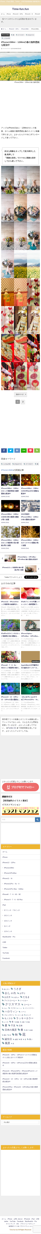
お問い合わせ (18, 1219)
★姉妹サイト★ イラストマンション (21, 1226)
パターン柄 (20, 1015)
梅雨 (31, 1030)
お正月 (7, 997)
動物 (17, 1022)
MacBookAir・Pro (9, 937)
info (17, 1224)
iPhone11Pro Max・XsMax (13, 889)
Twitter (5, 947)
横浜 (5, 1035)
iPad (4, 905)
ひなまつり (31, 35)
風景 (7, 1043)
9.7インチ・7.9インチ (12, 910)
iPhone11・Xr (29, 14)
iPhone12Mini (9, 868)
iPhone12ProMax (10, 873)
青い (31, 1039)
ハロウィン (11, 1011)
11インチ (7, 926)
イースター (21, 35)
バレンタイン (9, 1015)
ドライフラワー (29, 1008)
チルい (5, 1008)
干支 (13, 1025)
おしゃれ (10, 993)
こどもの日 (7, 38)
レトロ (6, 1022)
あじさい (7, 989)
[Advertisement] (20, 105)
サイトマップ (10, 1224)
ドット (20, 1008)
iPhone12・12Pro (18, 14)
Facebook (6, 958)
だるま (26, 997)
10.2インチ (8, 915)
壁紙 (28, 1022)
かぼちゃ (16, 997)
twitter (6, 1221)
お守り (22, 993)
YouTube (6, 953)
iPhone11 (27, 1219)
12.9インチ (8, 931)
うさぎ (17, 989)
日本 (21, 1026)
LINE (4, 942)
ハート (23, 1012)
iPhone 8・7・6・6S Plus (13, 899)
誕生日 (8, 1039)
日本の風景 (11, 1030)
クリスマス (12, 1004)
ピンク (28, 1015)
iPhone (9, 14)
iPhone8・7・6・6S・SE (12, 894)
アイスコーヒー (10, 1000)
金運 (16, 1039)
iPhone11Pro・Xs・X (11, 883)
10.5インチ (8, 921)
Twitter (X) (12, 728)
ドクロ (13, 1008)
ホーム (3, 14)
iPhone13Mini (5, 34)
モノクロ (8, 1018)
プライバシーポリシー (27, 1224)
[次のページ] (20, 396)
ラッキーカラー (24, 1018)
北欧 (23, 1022)
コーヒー (27, 1004)
